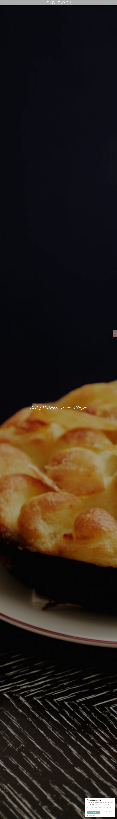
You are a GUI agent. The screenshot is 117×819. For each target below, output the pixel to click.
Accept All (93, 812)
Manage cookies (91, 815)
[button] (4, 2)
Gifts (115, 333)
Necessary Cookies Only (107, 812)
